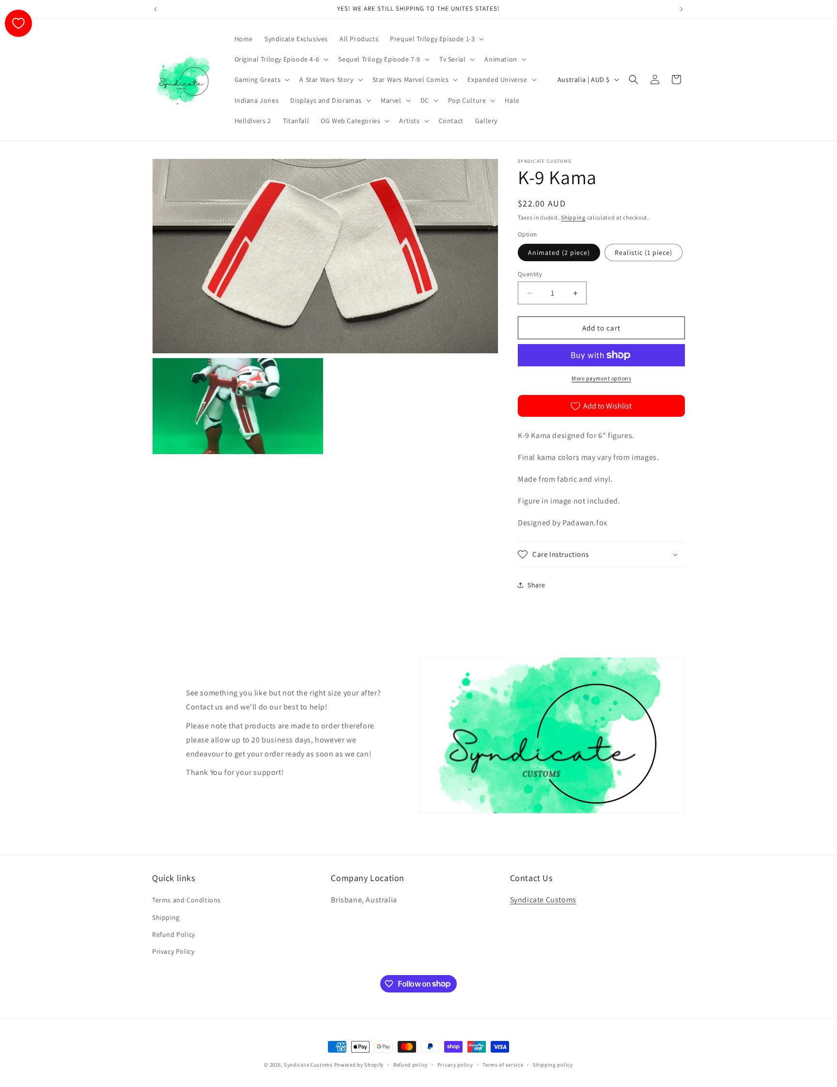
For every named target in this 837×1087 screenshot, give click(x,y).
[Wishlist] (18, 23)
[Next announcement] (681, 9)
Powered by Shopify (359, 1064)
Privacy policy (455, 1064)
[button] (436, 39)
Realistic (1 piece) (643, 252)
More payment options (601, 378)
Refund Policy (173, 934)
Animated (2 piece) (559, 252)
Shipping (573, 217)
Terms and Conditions (186, 900)
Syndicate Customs (543, 900)
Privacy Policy (173, 951)
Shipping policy (553, 1064)
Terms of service (502, 1064)
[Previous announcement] (155, 9)
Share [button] (536, 585)
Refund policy (410, 1064)
